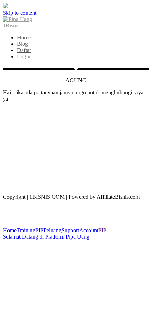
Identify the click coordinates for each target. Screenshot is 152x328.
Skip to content (19, 13)
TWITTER (76, 159)
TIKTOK (76, 147)
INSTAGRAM (76, 135)
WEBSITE (76, 171)
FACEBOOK (76, 123)
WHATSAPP (76, 111)
